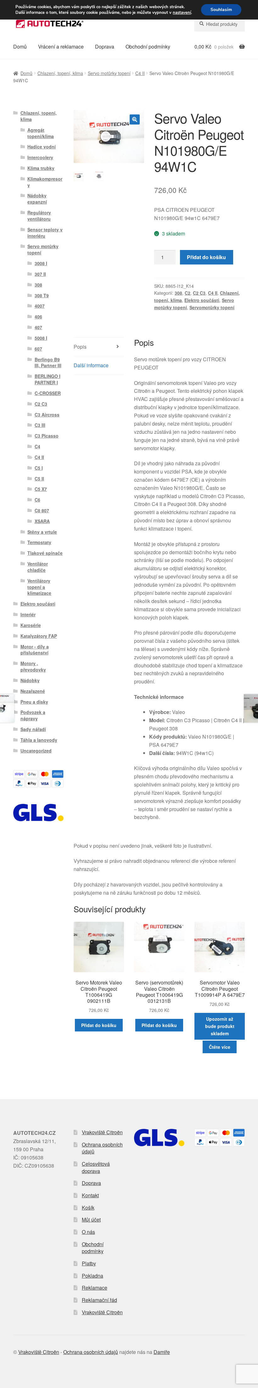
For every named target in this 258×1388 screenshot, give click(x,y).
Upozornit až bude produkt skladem (219, 1026)
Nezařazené (32, 691)
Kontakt (90, 1195)
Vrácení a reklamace (61, 46)
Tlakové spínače (45, 553)
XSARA (42, 521)
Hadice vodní (41, 146)
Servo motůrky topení (109, 73)
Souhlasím (221, 10)
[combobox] (219, 24)
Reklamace (94, 1287)
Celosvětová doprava (96, 1167)
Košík (88, 1207)
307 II (40, 274)
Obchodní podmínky (148, 46)
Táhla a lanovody (38, 740)
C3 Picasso (47, 436)
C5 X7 (41, 489)
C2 (187, 293)
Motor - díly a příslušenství (34, 649)
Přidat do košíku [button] (98, 1025)
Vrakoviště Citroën (102, 1132)
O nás (88, 1231)
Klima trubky (40, 168)
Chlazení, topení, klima (60, 73)
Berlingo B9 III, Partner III (48, 362)
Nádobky (30, 680)
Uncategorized (36, 750)
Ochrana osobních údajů (102, 1148)
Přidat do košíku (206, 257)
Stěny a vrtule (42, 532)
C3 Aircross (47, 414)
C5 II (39, 478)
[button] (135, 119)
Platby (89, 1263)
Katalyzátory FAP (38, 636)
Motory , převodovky (33, 666)
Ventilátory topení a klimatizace (39, 587)
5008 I (41, 338)
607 (38, 349)
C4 (37, 446)
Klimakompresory (44, 182)
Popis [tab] (80, 346)
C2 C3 (199, 293)
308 (178, 293)
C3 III (40, 425)
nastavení (182, 12)
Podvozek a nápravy (32, 715)
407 (38, 327)
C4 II (140, 73)
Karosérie (30, 625)
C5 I (39, 468)
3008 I (41, 263)
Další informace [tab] (91, 365)
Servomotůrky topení (211, 307)
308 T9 (42, 295)
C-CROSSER (48, 393)
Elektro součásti (201, 300)
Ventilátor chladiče (37, 566)
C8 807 (42, 510)
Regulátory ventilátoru (39, 215)
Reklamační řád (99, 1300)
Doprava (104, 46)
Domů (20, 46)
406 (38, 316)
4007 (40, 306)
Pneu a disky (34, 702)
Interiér (28, 614)
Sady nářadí (33, 729)
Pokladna (92, 1275)
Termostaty (39, 542)
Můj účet (91, 1219)
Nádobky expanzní (37, 198)
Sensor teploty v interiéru (45, 232)
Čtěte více (219, 1047)
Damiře (162, 1352)
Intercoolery (40, 157)
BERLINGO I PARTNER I (47, 379)
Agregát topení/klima (40, 133)
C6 (37, 500)
